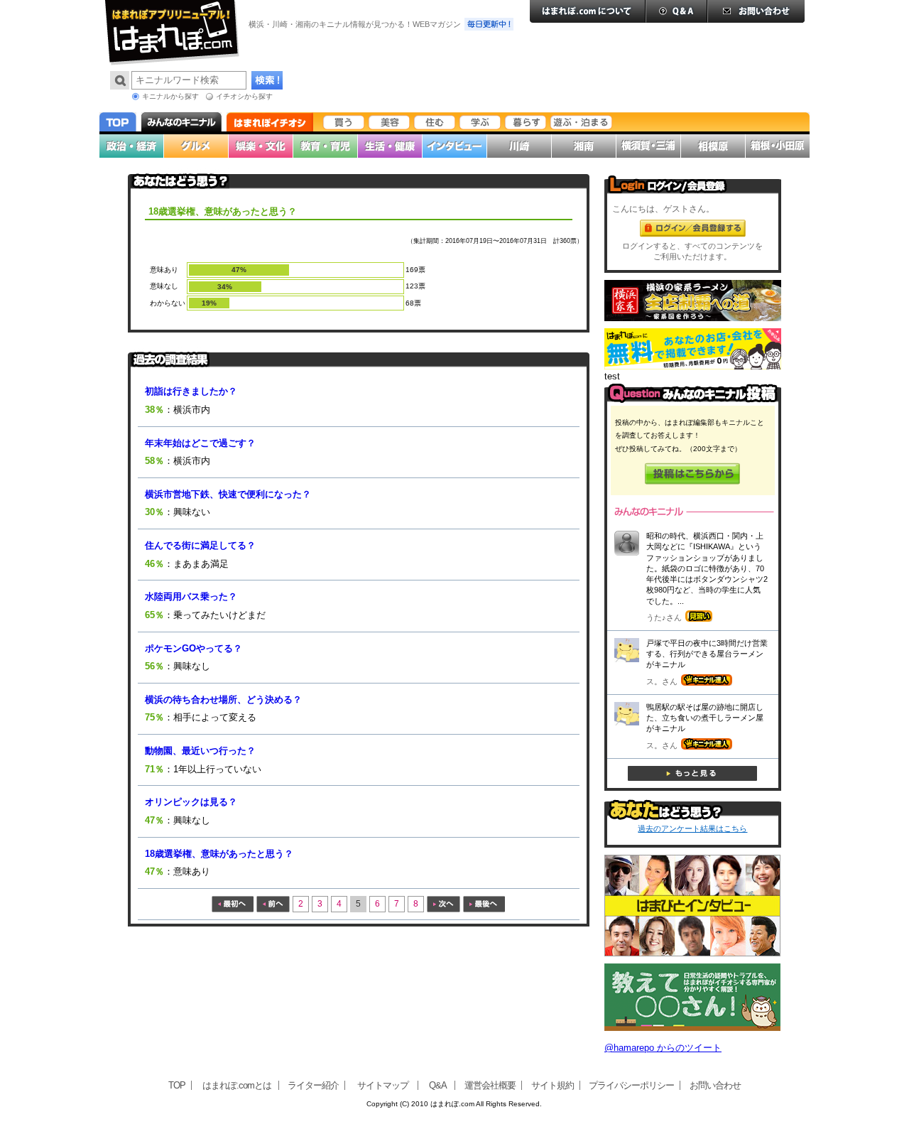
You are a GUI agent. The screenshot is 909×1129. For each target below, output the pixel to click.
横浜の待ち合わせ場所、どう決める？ (223, 699)
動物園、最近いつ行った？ (200, 750)
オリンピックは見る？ (191, 801)
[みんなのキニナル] (692, 399)
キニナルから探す (170, 96)
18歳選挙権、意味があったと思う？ (219, 853)
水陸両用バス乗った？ (191, 596)
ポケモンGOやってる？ (193, 648)
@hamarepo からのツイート (663, 1047)
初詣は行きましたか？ (191, 391)
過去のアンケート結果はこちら (692, 828)
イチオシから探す (244, 96)
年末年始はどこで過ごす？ (200, 443)
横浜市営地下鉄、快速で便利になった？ (228, 494)
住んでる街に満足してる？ (200, 545)
